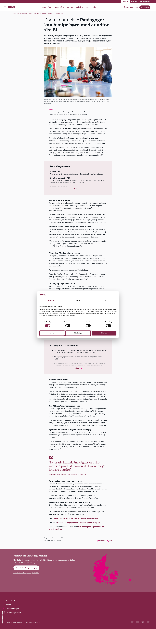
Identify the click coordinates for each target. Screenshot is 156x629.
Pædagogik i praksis (47, 13)
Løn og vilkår (46, 7)
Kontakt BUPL (11, 600)
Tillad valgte (78, 333)
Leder (94, 7)
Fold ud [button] (77, 189)
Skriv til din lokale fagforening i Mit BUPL (26, 573)
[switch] (67, 325)
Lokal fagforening (144, 2)
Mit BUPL (135, 7)
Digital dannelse (59, 13)
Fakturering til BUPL (13, 613)
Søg (127, 7)
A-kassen (134, 2)
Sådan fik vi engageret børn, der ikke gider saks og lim (78, 522)
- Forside (13, 7)
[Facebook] (132, 622)
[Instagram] (142, 622)
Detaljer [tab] (78, 300)
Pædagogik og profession (63, 7)
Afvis (52, 333)
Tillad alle (104, 333)
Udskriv (102, 541)
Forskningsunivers (34, 13)
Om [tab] (105, 300)
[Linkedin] (148, 622)
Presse (8, 604)
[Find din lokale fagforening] (112, 585)
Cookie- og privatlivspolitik (14, 622)
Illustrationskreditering (32, 622)
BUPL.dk (125, 2)
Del (110, 541)
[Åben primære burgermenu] (6, 7)
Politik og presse (82, 7)
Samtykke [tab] (51, 300)
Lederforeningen (12, 608)
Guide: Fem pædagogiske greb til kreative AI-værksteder (75, 518)
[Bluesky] (137, 622)
